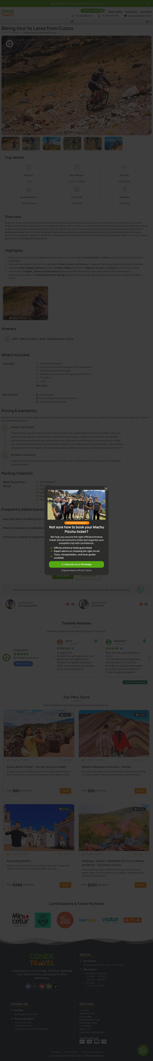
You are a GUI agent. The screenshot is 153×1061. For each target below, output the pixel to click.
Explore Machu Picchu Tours (77, 570)
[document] (76, 530)
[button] (106, 489)
